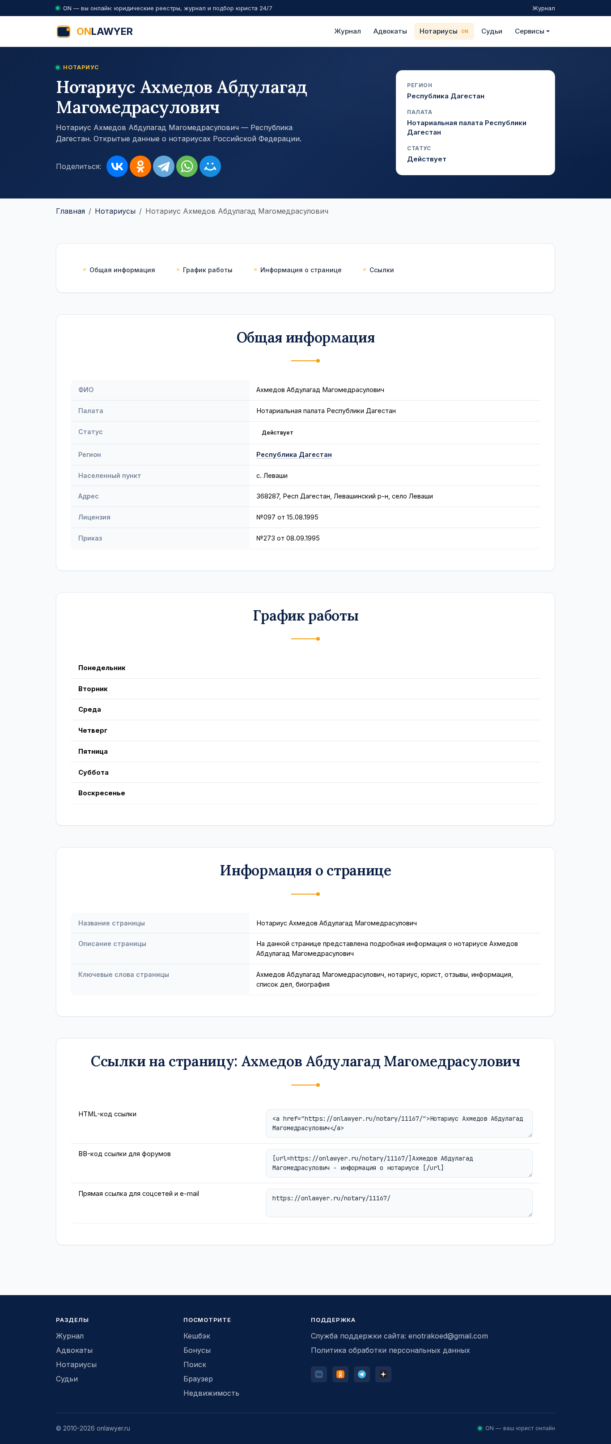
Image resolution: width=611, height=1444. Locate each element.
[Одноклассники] (140, 166)
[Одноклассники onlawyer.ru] (340, 1374)
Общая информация (122, 270)
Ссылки (381, 270)
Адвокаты (390, 31)
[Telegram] (163, 166)
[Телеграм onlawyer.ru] (362, 1374)
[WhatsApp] (187, 166)
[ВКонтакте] (117, 166)
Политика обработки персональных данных (390, 1350)
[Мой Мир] (210, 166)
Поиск (194, 1364)
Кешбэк (196, 1335)
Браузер (198, 1378)
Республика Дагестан (294, 454)
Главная (70, 211)
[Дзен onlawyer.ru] (383, 1374)
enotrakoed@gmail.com (448, 1335)
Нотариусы (439, 31)
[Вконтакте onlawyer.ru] (319, 1374)
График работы (208, 270)
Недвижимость (211, 1393)
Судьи (491, 31)
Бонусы (197, 1350)
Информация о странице (301, 270)
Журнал (543, 8)
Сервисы (529, 31)
